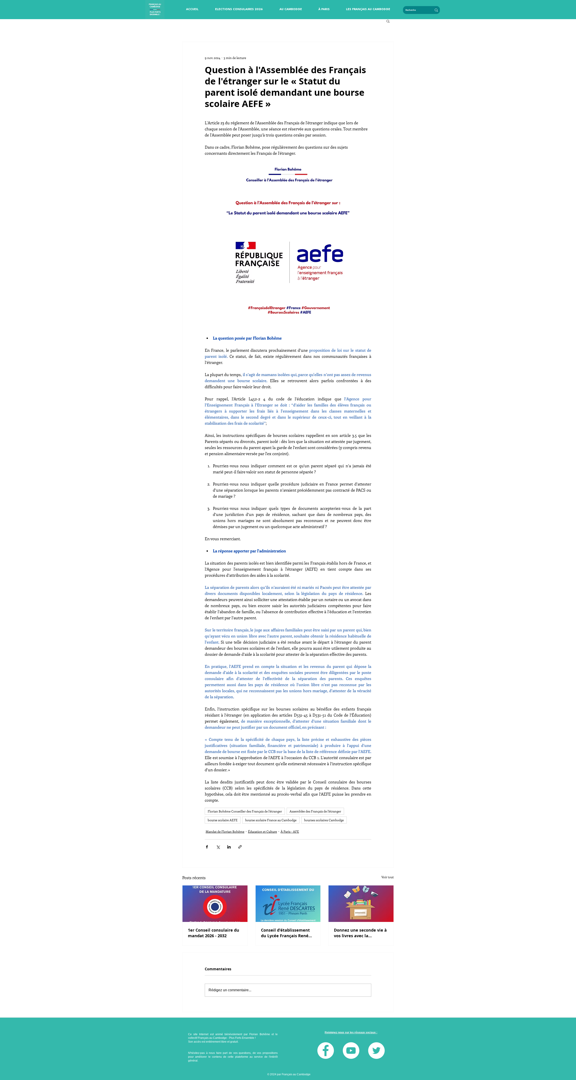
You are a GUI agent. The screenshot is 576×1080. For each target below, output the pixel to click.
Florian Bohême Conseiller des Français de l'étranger (245, 811)
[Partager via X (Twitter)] (218, 847)
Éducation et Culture (262, 831)
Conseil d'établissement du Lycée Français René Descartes (285, 933)
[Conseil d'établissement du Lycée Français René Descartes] (288, 903)
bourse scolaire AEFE (223, 820)
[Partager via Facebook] (207, 847)
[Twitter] (376, 1050)
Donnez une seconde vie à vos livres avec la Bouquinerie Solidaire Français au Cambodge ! (360, 933)
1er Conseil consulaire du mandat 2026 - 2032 (213, 933)
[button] (239, 9)
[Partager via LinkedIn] (229, 847)
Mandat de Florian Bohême (225, 831)
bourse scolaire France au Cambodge (271, 820)
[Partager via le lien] (240, 847)
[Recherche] (436, 10)
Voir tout (387, 877)
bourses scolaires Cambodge (324, 820)
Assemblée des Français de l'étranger (315, 811)
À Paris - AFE (290, 831)
